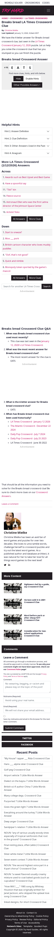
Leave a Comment (10, 504)
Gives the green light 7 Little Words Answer (26, 806)
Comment (7, 679)
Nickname (12, 696)
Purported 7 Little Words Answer (21, 801)
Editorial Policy (41, 919)
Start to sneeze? (13, 232)
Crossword (16, 18)
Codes (46, 2)
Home (5, 18)
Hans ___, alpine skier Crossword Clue (23, 764)
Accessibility (34, 922)
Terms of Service (17, 676)
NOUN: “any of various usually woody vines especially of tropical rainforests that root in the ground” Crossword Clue (26, 836)
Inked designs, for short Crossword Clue (25, 902)
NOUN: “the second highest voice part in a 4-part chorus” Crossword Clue (26, 867)
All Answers (19, 218)
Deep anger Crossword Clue (19, 821)
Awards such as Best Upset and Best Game (27, 177)
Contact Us (32, 912)
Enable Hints (32, 78)
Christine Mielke (11, 30)
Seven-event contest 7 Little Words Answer (26, 859)
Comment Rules (14, 669)
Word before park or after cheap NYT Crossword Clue (34, 618)
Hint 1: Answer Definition (17, 131)
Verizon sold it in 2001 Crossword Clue (34, 601)
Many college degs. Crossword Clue (22, 795)
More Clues (35, 218)
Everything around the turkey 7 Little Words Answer (27, 814)
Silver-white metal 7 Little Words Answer (25, 853)
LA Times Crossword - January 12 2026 (30, 421)
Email (10, 706)
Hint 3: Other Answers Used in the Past (25, 145)
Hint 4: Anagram (13, 153)
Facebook (27, 744)
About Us (20, 912)
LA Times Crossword (36, 18)
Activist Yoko (13, 212)
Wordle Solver (14, 2)
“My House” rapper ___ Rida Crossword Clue (27, 758)
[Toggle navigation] (48, 10)
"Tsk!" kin (11, 189)
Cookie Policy (42, 916)
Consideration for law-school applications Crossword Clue (35, 633)
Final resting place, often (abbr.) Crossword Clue (26, 847)
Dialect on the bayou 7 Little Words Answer (26, 781)
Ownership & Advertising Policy (19, 916)
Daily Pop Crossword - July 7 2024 (28, 434)
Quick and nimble (14, 260)
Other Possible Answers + (27, 84)
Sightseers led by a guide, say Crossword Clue (36, 585)
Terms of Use (20, 922)
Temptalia (27, 926)
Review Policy (26, 919)
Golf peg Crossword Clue (17, 769)
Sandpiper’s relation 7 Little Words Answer (26, 827)
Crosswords (32, 2)
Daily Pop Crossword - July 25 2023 (28, 438)
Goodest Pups (40, 926)
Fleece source (13, 195)
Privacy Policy (11, 919)
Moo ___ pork (12, 238)
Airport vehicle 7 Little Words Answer (23, 775)
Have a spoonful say (15, 183)
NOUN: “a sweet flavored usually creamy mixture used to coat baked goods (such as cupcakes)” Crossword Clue (26, 877)
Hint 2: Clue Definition (16, 138)
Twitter (27, 738)
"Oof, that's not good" (16, 254)
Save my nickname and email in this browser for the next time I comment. (26, 720)
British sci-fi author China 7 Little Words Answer (24, 788)
